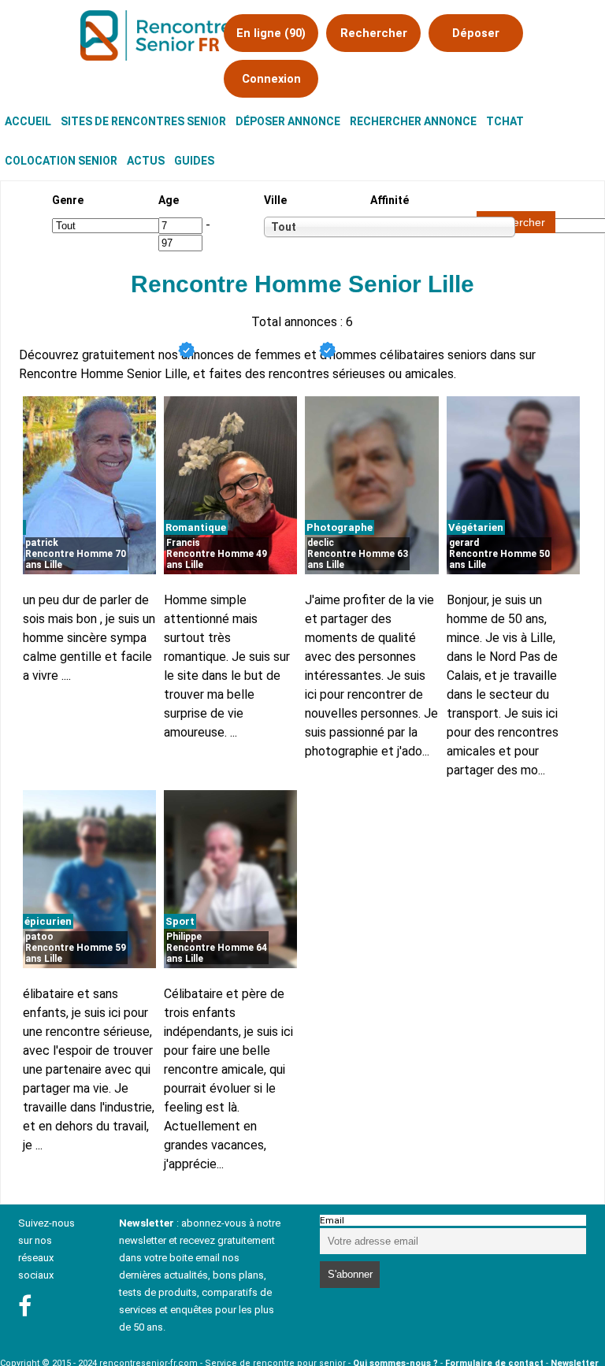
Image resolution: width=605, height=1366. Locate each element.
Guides (194, 160)
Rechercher (373, 33)
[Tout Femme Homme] (119, 225)
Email (332, 1220)
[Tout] (309, 227)
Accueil (28, 121)
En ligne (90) (271, 33)
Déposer (475, 33)
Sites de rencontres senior (143, 121)
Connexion (271, 79)
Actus (146, 160)
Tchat (505, 121)
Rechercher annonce (413, 121)
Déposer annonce (288, 121)
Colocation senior (61, 160)
